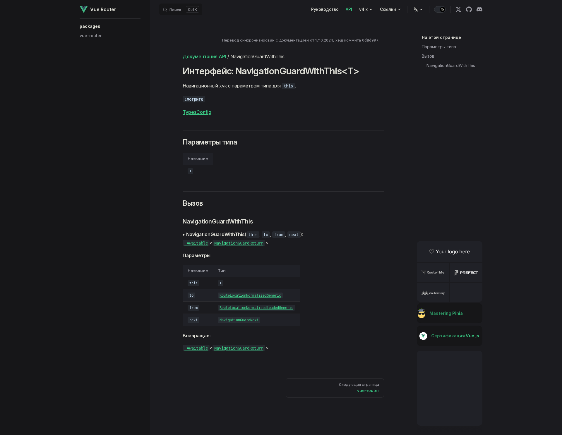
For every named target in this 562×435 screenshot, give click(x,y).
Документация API (204, 56)
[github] (469, 9)
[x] (458, 9)
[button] (110, 26)
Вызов (428, 56)
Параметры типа (439, 46)
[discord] (479, 9)
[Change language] (418, 9)
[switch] (440, 9)
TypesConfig (197, 112)
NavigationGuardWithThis (450, 65)
